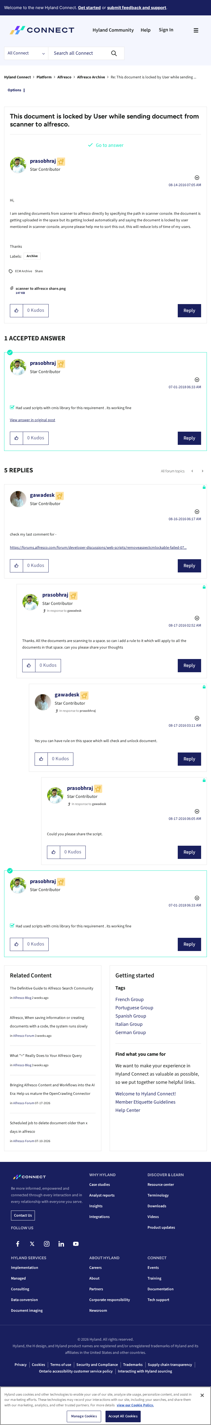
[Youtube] (75, 1243)
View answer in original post (32, 420)
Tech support (158, 1300)
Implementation (24, 1267)
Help (146, 30)
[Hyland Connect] (41, 30)
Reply (189, 310)
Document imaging (27, 1310)
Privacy (21, 1365)
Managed (18, 1278)
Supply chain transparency (170, 1365)
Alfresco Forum (23, 1035)
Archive (32, 256)
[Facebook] (17, 1243)
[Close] (202, 1395)
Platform (44, 77)
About (94, 1278)
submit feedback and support (136, 7)
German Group (130, 1032)
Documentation (161, 1289)
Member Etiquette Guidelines (145, 1102)
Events (153, 1267)
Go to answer (109, 145)
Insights (95, 1206)
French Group (129, 999)
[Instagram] (46, 1243)
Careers (95, 1267)
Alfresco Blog (22, 998)
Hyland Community (113, 30)
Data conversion (24, 1300)
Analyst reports (102, 1195)
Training (154, 1278)
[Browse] (196, 30)
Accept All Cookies (123, 1416)
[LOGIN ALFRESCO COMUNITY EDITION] (193, 471)
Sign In (166, 29)
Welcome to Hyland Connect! (145, 1093)
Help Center (127, 1110)
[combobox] (86, 53)
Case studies (99, 1184)
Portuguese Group (134, 1007)
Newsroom (98, 1310)
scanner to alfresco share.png (41, 288)
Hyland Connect (17, 77)
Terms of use (60, 1365)
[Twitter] (32, 1243)
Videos (153, 1217)
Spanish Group (130, 1016)
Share (39, 271)
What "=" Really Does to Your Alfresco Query (46, 1056)
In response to (64, 610)
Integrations (99, 1217)
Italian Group (129, 1024)
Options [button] (14, 90)
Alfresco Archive (91, 77)
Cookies (38, 1365)
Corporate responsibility (109, 1300)
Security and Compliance (97, 1365)
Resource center (161, 1184)
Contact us (23, 1215)
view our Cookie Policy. (135, 1405)
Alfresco (64, 77)
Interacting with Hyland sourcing (145, 1371)
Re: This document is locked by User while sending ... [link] (153, 77)
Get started (89, 7)
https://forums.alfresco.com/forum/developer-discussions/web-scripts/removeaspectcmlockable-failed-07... (98, 547)
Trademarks (133, 1365)
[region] (105, 1406)
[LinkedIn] (61, 1243)
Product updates (161, 1227)
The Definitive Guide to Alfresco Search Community (51, 988)
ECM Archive (23, 271)
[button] (16, 310)
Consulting (20, 1289)
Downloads (157, 1206)
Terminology (158, 1195)
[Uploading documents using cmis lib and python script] (202, 471)
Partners (96, 1289)
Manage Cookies (84, 1416)
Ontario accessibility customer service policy (76, 1371)
